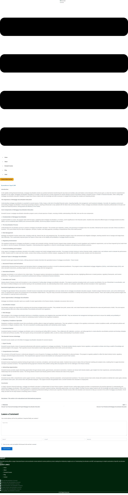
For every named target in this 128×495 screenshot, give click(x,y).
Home (6, 157)
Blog (6, 170)
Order (6, 174)
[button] (64, 81)
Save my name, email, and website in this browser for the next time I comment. (19, 444)
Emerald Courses (9, 165)
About (6, 161)
